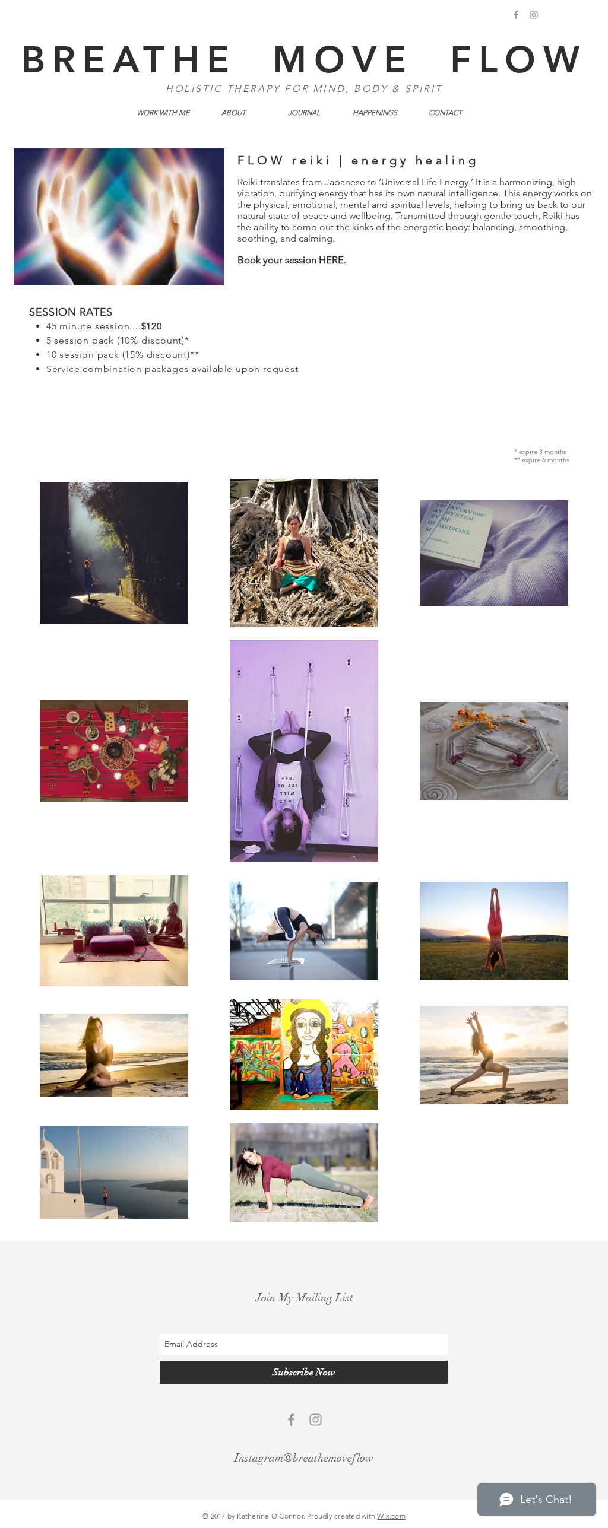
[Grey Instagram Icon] (533, 14)
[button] (163, 112)
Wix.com (391, 1515)
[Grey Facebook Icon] (516, 14)
